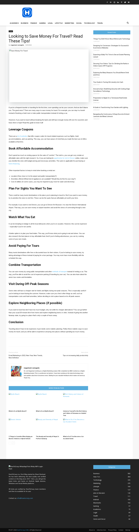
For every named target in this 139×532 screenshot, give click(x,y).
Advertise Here (101, 530)
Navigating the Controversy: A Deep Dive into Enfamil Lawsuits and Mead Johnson (111, 115)
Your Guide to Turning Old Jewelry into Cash (108, 82)
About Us (92, 530)
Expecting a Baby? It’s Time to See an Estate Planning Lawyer (111, 56)
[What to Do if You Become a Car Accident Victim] (75, 426)
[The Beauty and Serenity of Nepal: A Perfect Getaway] (48, 426)
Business (24, 23)
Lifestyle (59, 23)
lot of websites (22, 136)
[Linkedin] (118, 2)
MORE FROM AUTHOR (56, 388)
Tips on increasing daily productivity (75, 355)
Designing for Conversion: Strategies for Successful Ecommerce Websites (111, 47)
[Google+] (110, 2)
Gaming (42, 23)
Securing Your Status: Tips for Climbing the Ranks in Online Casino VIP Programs (111, 65)
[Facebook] (107, 2)
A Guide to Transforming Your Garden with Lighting (110, 107)
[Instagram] (114, 2)
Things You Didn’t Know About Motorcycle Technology (111, 39)
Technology (89, 23)
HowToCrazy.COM (22, 530)
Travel (100, 23)
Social (79, 23)
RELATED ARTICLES (39, 388)
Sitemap (127, 530)
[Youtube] (128, 2)
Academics (14, 23)
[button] (127, 23)
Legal (50, 23)
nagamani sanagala (17, 45)
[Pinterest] (121, 2)
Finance (33, 23)
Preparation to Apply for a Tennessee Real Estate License (110, 99)
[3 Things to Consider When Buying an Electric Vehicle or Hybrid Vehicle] (21, 426)
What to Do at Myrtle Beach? (18, 411)
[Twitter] (125, 2)
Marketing (69, 23)
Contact (120, 530)
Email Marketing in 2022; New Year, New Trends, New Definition (25, 356)
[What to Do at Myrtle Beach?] (21, 401)
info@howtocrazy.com (25, 498)
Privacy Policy (112, 530)
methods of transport (59, 271)
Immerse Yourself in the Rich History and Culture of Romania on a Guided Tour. (75, 413)
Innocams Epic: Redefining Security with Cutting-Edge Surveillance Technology (111, 90)
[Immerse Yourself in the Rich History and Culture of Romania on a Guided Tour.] (75, 401)
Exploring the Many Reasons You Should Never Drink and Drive (111, 74)
